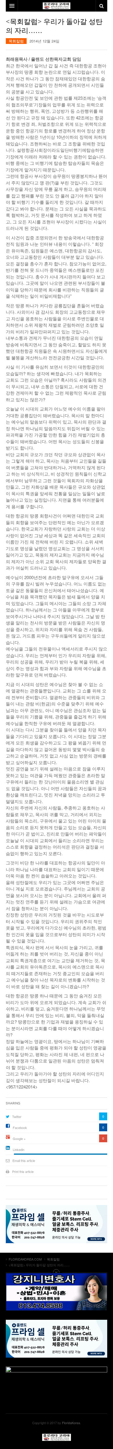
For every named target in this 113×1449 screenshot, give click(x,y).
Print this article (23, 1171)
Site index (56, 1272)
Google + (19, 1138)
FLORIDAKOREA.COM (56, 1437)
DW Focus (56, 6)
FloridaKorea (71, 1422)
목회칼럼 (16, 41)
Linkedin (18, 1149)
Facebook (20, 1127)
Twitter (16, 1116)
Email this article (23, 1160)
